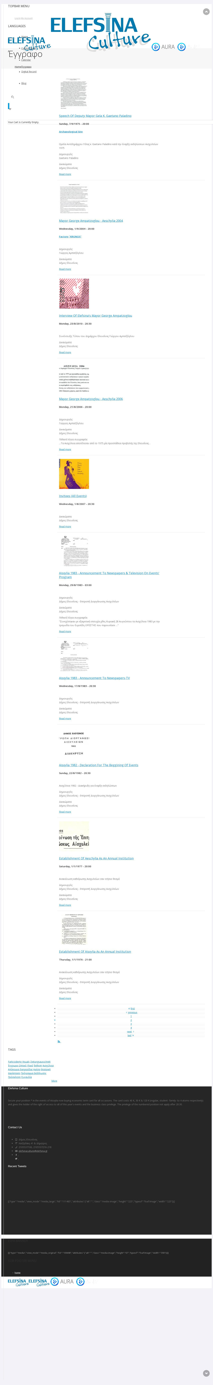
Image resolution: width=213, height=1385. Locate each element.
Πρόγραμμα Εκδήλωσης (33, 1073)
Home (18, 66)
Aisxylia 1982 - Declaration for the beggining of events (98, 765)
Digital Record (28, 71)
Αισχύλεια (48, 1065)
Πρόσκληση (14, 1077)
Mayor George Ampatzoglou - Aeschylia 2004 (91, 221)
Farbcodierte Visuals (19, 1061)
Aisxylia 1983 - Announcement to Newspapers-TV (94, 678)
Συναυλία (26, 1077)
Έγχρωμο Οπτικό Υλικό (20, 1065)
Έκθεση (38, 1065)
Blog (23, 83)
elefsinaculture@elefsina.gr (33, 1151)
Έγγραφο (26, 66)
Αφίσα (36, 1069)
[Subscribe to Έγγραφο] (59, 1041)
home (17, 1272)
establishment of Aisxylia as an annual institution (95, 952)
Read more (65, 174)
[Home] (105, 51)
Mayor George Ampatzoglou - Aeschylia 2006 (91, 399)
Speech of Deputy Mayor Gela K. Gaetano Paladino (95, 116)
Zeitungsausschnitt (40, 1061)
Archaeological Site (71, 131)
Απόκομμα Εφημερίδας (20, 1069)
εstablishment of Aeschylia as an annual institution (96, 858)
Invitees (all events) (73, 496)
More (54, 1080)
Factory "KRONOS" (70, 236)
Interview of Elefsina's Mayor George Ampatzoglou (95, 316)
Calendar (26, 59)
